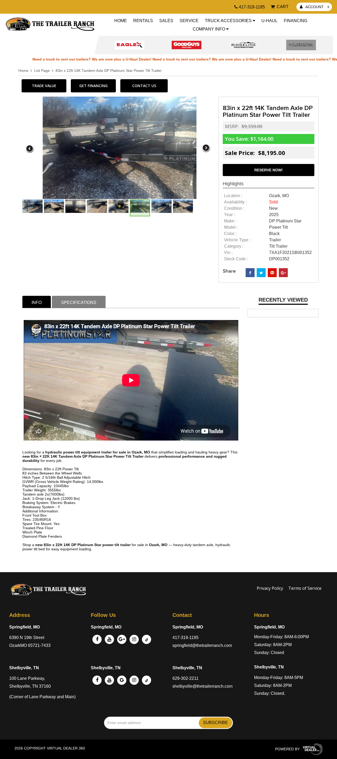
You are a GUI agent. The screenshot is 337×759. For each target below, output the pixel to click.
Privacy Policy (270, 588)
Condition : (234, 208)
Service (189, 20)
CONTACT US (144, 85)
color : (230, 233)
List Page (42, 71)
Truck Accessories (229, 20)
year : (229, 214)
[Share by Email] (272, 272)
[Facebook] (97, 639)
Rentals (143, 20)
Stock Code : (236, 259)
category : (233, 246)
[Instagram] (134, 639)
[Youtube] (109, 680)
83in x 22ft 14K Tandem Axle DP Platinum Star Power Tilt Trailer (109, 71)
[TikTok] (146, 680)
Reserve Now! (268, 170)
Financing (295, 20)
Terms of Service (304, 588)
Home (120, 20)
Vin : (228, 252)
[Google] (121, 639)
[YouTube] (109, 639)
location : (233, 195)
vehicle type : (237, 240)
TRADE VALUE (44, 85)
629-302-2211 (185, 678)
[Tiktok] (146, 639)
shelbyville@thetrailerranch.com (202, 686)
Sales (166, 20)
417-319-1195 (185, 637)
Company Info (209, 29)
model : (231, 227)
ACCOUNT (315, 7)
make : (230, 221)
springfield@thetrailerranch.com (202, 645)
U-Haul (269, 20)
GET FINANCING (93, 85)
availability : (235, 202)
